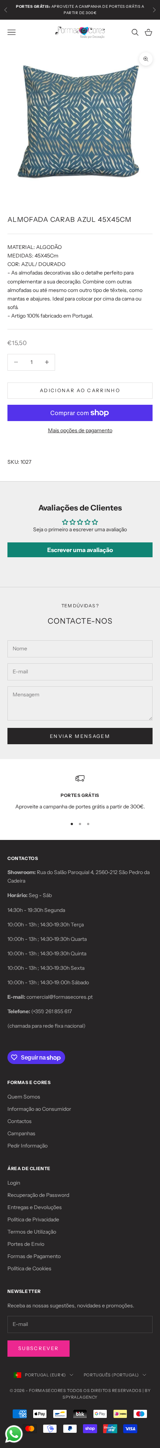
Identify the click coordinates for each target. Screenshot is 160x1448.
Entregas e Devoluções (34, 1207)
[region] (80, 792)
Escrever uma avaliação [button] (80, 550)
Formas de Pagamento (34, 1256)
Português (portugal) (111, 1375)
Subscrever (38, 1348)
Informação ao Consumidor (39, 1109)
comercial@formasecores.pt (59, 997)
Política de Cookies (29, 1268)
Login (13, 1182)
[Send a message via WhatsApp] (14, 1434)
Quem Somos (23, 1096)
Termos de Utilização (31, 1231)
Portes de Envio (25, 1244)
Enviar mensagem (80, 736)
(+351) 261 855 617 (51, 1011)
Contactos (19, 1121)
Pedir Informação (27, 1145)
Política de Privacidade (33, 1219)
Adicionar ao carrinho (80, 390)
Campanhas (21, 1133)
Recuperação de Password (38, 1195)
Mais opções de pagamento (80, 430)
